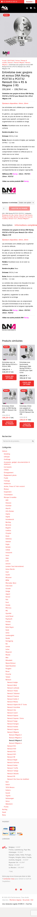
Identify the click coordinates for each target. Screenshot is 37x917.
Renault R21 (11, 751)
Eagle (7, 544)
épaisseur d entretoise (9, 202)
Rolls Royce (10, 627)
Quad (4, 812)
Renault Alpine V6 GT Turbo (17, 704)
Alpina (8, 514)
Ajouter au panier (19, 208)
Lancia (8, 646)
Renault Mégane (19, 62)
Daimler (8, 541)
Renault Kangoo (13, 724)
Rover (8, 671)
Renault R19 (11, 749)
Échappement (8, 472)
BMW (7, 580)
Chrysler (8, 533)
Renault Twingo (12, 771)
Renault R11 (11, 746)
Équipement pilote (10, 475)
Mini (7, 657)
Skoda (8, 638)
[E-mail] (21, 889)
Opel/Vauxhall (11, 666)
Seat (7, 782)
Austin (8, 575)
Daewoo (8, 503)
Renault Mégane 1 (15, 735)
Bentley (8, 522)
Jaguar (8, 594)
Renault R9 (11, 757)
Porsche (8, 674)
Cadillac (8, 530)
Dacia (7, 536)
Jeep (7, 558)
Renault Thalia (12, 691)
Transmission (8, 495)
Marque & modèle (7, 217)
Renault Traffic (12, 768)
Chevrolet (9, 586)
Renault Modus (12, 702)
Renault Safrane (13, 762)
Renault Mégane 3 (23, 218)
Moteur (6, 489)
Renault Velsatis (13, 773)
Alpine (8, 517)
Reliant (8, 624)
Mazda (8, 655)
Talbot (8, 677)
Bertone (8, 525)
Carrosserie (7, 467)
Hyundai (8, 613)
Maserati (9, 652)
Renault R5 (11, 776)
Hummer (8, 506)
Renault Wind (12, 685)
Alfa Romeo (10, 511)
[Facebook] (16, 889)
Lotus (7, 649)
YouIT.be (29, 904)
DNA (24, 181)
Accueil (4, 60)
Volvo (8, 801)
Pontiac (8, 622)
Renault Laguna (12, 729)
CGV (32, 900)
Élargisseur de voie (7, 215)
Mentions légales (15, 900)
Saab (7, 630)
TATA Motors (10, 787)
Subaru (8, 790)
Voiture (17, 60)
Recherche (33, 441)
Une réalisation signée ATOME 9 (13, 904)
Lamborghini (10, 635)
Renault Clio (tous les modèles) (18, 779)
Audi (7, 572)
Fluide (6, 478)
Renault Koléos (12, 727)
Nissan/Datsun (11, 663)
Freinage (7, 481)
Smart (8, 784)
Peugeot (8, 668)
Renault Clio (11, 710)
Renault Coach (12, 713)
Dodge (8, 591)
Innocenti (9, 552)
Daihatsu (9, 539)
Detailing (7, 454)
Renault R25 (11, 754)
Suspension (7, 492)
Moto (4, 815)
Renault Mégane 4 (15, 743)
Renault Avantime (13, 707)
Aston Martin (10, 569)
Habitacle (7, 483)
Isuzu (7, 555)
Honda (8, 605)
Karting (4, 809)
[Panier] (31, 8)
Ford (7, 602)
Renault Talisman (13, 693)
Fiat (7, 599)
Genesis (8, 547)
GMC (7, 500)
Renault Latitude (13, 688)
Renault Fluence (13, 696)
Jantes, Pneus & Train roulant (23, 215)
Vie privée (26, 900)
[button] (27, 8)
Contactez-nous (8, 879)
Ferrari (8, 597)
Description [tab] (7, 225)
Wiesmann (9, 804)
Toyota (8, 796)
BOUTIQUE (11, 60)
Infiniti (8, 550)
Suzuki (8, 793)
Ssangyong (9, 641)
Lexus (7, 633)
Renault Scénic (12, 765)
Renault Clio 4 (13, 218)
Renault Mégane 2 (15, 738)
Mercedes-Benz (11, 583)
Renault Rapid (12, 760)
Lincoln (8, 564)
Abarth (8, 508)
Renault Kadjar (12, 682)
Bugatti (8, 528)
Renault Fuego (12, 721)
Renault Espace (12, 715)
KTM (7, 561)
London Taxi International (15, 566)
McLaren (8, 577)
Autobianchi (10, 519)
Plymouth (9, 619)
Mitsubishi (9, 660)
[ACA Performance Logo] (4, 8)
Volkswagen (10, 798)
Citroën (8, 588)
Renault (10, 62)
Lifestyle (7, 457)
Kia (7, 644)
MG (7, 611)
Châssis (6, 470)
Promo (6, 807)
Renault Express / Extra (15, 718)
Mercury (8, 608)
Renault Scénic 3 (13, 699)
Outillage (7, 459)
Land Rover (9, 616)
